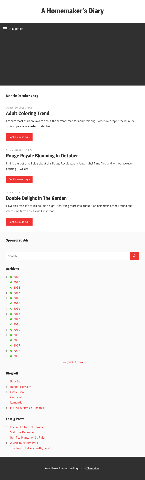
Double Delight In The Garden (36, 198)
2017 (16, 293)
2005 (16, 356)
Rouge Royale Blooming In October (42, 156)
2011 (16, 324)
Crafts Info (16, 397)
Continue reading (18, 137)
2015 (16, 303)
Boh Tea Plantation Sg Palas (28, 437)
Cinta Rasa (17, 392)
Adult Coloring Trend (27, 113)
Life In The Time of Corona (26, 427)
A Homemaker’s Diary (72, 10)
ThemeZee (92, 468)
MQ (30, 107)
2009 (16, 335)
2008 (16, 340)
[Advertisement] (72, 61)
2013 (16, 314)
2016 (16, 298)
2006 (16, 351)
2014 (16, 308)
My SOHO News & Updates (27, 408)
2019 (16, 282)
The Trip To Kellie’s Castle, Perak (30, 448)
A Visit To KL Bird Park (24, 443)
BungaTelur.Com (20, 386)
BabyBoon (16, 381)
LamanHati (17, 402)
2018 (16, 287)
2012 (16, 319)
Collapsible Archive (72, 362)
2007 (16, 345)
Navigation (16, 28)
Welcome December (22, 432)
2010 (16, 329)
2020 (16, 277)
